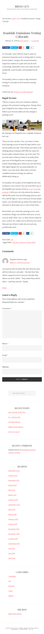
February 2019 (13, 519)
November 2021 (13, 480)
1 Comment (35, 41)
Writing (10, 596)
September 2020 (14, 505)
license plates (31, 242)
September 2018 (14, 544)
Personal (11, 586)
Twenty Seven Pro (25, 628)
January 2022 (12, 476)
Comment (6, 309)
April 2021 (11, 490)
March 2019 (12, 514)
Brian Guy (22, 6)
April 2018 (11, 558)
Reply (4, 288)
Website (5, 367)
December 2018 (13, 529)
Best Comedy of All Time (16, 412)
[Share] (27, 47)
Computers (12, 576)
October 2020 (13, 500)
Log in (31, 629)
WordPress (24, 629)
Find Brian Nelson (14, 422)
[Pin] (20, 47)
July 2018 (11, 548)
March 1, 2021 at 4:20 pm (20, 263)
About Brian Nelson (15, 614)
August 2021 (12, 485)
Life (12, 240)
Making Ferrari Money (15, 427)
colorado (15, 242)
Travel (10, 591)
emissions (22, 242)
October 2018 (13, 539)
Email (5, 355)
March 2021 (12, 495)
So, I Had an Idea (14, 417)
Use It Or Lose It (14, 432)
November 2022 (14, 471)
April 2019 (11, 510)
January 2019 (12, 524)
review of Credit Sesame (23, 92)
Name (5, 344)
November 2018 (13, 534)
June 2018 (11, 553)
